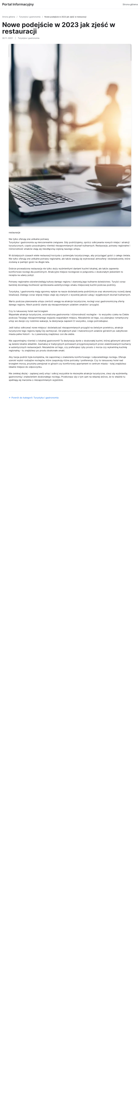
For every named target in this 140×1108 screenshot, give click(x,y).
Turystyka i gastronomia (30, 17)
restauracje (14, 232)
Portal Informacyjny (18, 4)
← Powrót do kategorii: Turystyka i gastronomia (34, 397)
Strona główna (130, 4)
